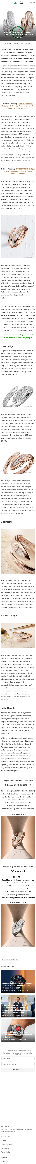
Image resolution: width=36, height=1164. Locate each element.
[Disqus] (18, 1098)
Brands (4, 956)
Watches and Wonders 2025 (10, 959)
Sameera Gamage (12, 43)
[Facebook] (2, 1126)
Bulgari (12, 956)
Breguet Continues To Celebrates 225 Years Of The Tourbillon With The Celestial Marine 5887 (17, 985)
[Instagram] (6, 1126)
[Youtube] (9, 1126)
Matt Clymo (7, 1015)
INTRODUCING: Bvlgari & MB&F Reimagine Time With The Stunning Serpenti (19, 171)
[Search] (34, 2)
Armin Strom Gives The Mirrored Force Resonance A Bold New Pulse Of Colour (17, 1034)
